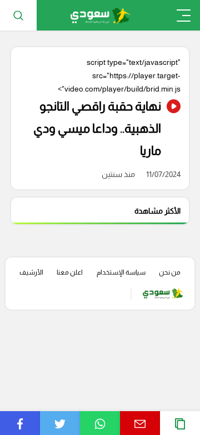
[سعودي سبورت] (100, 15)
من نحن (170, 272)
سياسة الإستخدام (121, 272)
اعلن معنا (70, 272)
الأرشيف (31, 272)
